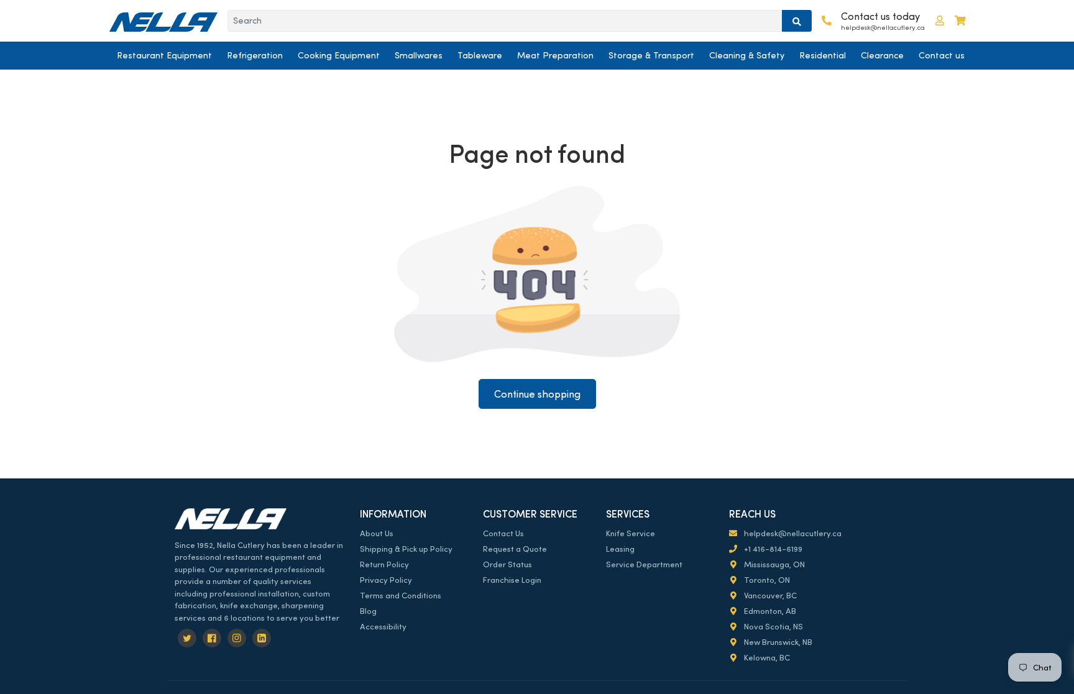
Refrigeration (255, 55)
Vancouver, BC (769, 595)
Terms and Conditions (400, 595)
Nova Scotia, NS (772, 626)
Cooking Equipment (339, 55)
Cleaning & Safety (746, 55)
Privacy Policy (386, 580)
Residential (822, 55)
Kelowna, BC (766, 657)
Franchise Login (512, 580)
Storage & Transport (651, 55)
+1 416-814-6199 (772, 549)
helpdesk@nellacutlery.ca (792, 533)
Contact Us (503, 533)
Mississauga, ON (773, 564)
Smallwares (419, 55)
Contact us (942, 55)
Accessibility (383, 626)
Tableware (479, 55)
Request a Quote (515, 549)
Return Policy (384, 564)
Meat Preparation (555, 55)
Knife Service (630, 533)
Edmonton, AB (769, 611)
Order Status (507, 564)
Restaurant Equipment (164, 55)
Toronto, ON (766, 580)
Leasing (620, 549)
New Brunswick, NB (777, 642)
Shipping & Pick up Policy (406, 549)
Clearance (882, 55)
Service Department (644, 564)
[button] (940, 21)
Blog (368, 611)
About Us (376, 533)
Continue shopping (537, 394)
